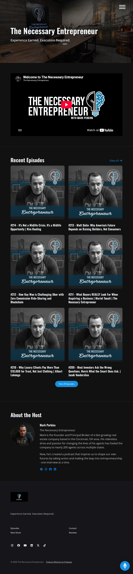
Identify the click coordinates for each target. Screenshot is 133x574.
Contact (73, 528)
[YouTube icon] (25, 545)
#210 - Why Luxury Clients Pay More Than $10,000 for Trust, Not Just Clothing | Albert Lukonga (36, 371)
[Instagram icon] (12, 545)
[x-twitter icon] (38, 545)
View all (114, 160)
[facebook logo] (51, 469)
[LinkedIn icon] (31, 545)
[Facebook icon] (18, 545)
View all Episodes (66, 384)
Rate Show (16, 532)
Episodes (15, 528)
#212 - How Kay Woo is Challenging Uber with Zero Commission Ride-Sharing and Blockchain (37, 298)
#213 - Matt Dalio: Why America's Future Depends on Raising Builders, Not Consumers (94, 227)
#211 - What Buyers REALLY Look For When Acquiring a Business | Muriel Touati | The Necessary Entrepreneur (93, 298)
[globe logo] (42, 469)
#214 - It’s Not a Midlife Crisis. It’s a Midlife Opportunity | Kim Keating (36, 227)
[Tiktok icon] (44, 545)
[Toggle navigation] (122, 7)
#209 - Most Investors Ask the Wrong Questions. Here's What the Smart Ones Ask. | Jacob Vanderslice (94, 371)
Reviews (73, 532)
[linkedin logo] (55, 469)
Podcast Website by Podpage (59, 562)
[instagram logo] (46, 469)
